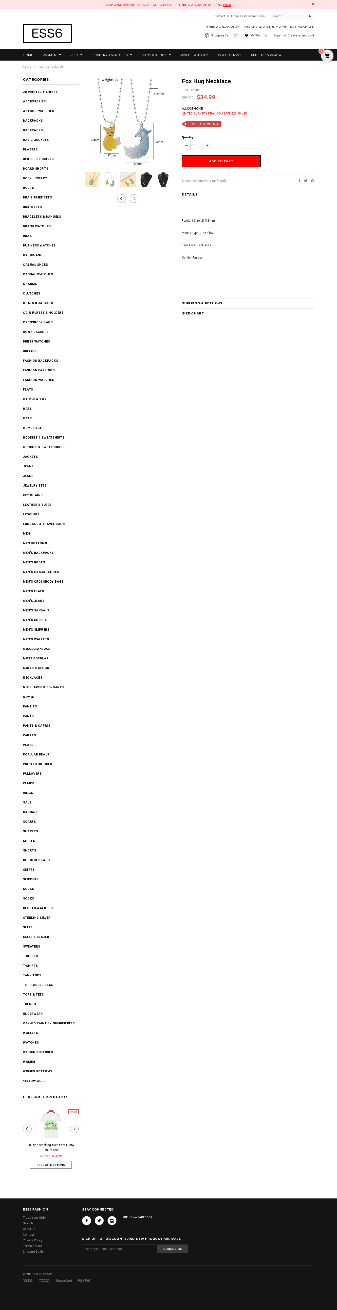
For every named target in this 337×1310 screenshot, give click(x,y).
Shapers (30, 831)
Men (26, 533)
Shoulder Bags (36, 860)
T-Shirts (30, 956)
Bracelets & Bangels (42, 216)
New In (29, 697)
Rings (28, 793)
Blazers (30, 149)
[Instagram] (112, 1220)
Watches (31, 1042)
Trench (29, 1004)
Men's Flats (33, 591)
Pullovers (32, 773)
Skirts (29, 869)
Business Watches (39, 245)
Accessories (34, 101)
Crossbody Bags (38, 322)
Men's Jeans (34, 601)
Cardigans (32, 255)
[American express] (44, 1280)
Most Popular (35, 658)
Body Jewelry (35, 178)
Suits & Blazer (36, 937)
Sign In (278, 35)
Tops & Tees (33, 994)
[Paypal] (84, 1280)
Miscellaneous (36, 649)
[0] (327, 56)
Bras (27, 236)
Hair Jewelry (34, 399)
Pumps (28, 783)
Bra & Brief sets (37, 197)
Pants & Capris (36, 725)
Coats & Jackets (38, 303)
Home (27, 66)
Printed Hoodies (37, 764)
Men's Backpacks (38, 553)
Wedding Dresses (38, 1052)
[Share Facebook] (299, 180)
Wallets (30, 1033)
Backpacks (33, 130)
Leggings (31, 514)
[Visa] (28, 1280)
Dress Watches (36, 341)
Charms (30, 284)
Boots (28, 188)
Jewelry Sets (35, 485)
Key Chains (33, 495)
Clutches (31, 293)
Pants (28, 716)
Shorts (29, 850)
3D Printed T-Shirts (40, 92)
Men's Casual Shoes (41, 572)
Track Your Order (35, 1217)
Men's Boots (34, 562)
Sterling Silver (37, 917)
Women (29, 1062)
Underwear (33, 1013)
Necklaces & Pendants (43, 687)
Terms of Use (32, 1246)
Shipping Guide (33, 1251)
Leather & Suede (37, 505)
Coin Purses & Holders (43, 312)
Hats (27, 408)
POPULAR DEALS (36, 754)
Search (28, 1223)
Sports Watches (38, 908)
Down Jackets (35, 332)
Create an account (301, 35)
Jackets (30, 456)
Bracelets (32, 207)
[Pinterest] (312, 180)
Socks (28, 889)
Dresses (30, 351)
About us (29, 1229)
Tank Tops (32, 975)
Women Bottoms (37, 1071)
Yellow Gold (34, 1081)
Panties (30, 706)
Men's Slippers (36, 629)
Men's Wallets (36, 639)
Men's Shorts (35, 620)
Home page (32, 428)
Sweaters (31, 946)
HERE (227, 4)
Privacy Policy (32, 1240)
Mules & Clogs (36, 668)
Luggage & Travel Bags (44, 524)
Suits (28, 927)
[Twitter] (305, 180)
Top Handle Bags (38, 985)
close (313, 4)
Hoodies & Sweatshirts (44, 437)
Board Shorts (35, 168)
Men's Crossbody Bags (43, 581)
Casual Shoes (35, 264)
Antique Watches (38, 111)
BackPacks (33, 120)
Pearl (28, 745)
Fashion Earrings (39, 370)
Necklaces (32, 677)
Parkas (29, 735)
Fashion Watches (38, 380)
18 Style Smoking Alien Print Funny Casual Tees (50, 1147)
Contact (28, 1234)
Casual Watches (38, 274)
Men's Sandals (36, 610)
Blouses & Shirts (38, 159)
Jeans (28, 466)
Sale (27, 802)
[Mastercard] (64, 1280)
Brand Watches (37, 226)
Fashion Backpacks (40, 360)
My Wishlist (259, 35)
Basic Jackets (36, 140)
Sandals (30, 812)
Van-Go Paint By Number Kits (49, 1023)
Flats (28, 389)
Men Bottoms (35, 543)
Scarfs (29, 821)
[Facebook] (86, 1220)
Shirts (29, 841)
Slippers (30, 879)
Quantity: (188, 137)
